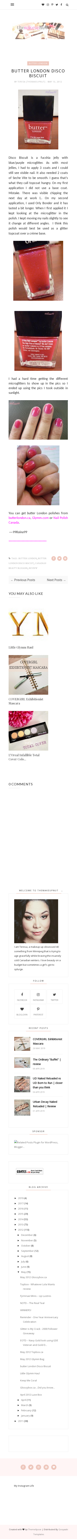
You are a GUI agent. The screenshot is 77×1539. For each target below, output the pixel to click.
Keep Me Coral (28, 1380)
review (33, 568)
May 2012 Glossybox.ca (33, 1277)
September (27, 1251)
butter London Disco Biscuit (35, 1366)
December (27, 1235)
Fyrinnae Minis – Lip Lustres (35, 1296)
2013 (20, 1224)
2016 (20, 1208)
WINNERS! (25, 1310)
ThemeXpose (34, 1529)
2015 (20, 1213)
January (25, 1415)
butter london (38, 63)
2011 (20, 1421)
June (23, 1266)
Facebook (22, 1000)
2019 (20, 1198)
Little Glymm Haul (21, 647)
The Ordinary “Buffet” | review (47, 1062)
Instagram (38, 1000)
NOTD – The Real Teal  (33, 1303)
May (23, 1272)
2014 (20, 1219)
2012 (20, 1229)
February (26, 1410)
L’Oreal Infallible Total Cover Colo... (24, 757)
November (27, 1240)
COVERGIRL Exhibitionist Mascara (26, 701)
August (25, 1256)
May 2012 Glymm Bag (32, 1359)
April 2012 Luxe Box (31, 1394)
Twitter (54, 1000)
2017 (20, 1203)
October (25, 1245)
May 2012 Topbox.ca (31, 1352)
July (23, 1261)
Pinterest (38, 1014)
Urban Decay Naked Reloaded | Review (45, 1104)
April (23, 1400)
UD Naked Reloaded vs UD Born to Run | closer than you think (48, 1083)
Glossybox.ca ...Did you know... (37, 1387)
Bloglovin (21, 1014)
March (24, 1405)
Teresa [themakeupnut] (32, 81)
